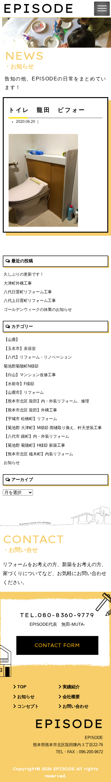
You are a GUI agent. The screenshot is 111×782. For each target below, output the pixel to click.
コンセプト (27, 706)
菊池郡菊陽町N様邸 (21, 366)
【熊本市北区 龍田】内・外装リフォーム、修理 (46, 401)
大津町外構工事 (18, 283)
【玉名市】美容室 (20, 348)
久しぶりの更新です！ (24, 274)
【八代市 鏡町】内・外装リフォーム (36, 436)
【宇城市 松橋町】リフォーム (30, 418)
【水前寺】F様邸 (19, 383)
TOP (21, 686)
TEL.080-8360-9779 (57, 615)
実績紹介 (70, 686)
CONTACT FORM (57, 645)
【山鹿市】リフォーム (24, 392)
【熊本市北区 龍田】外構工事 (30, 410)
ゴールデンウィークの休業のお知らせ (38, 309)
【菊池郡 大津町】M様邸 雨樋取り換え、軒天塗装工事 (53, 427)
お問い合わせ (74, 706)
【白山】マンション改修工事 (30, 374)
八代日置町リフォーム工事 (28, 292)
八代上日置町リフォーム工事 (30, 300)
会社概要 (70, 696)
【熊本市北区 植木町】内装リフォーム (38, 454)
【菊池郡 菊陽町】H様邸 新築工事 (34, 445)
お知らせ (12, 462)
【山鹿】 (12, 339)
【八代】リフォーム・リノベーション (38, 357)
